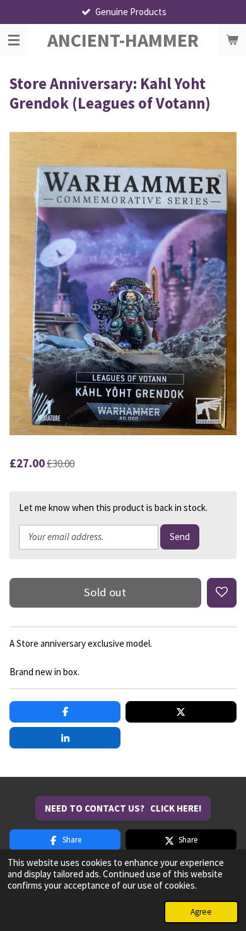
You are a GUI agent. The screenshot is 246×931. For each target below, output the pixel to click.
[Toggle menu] (14, 40)
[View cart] (232, 40)
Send (180, 537)
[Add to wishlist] (222, 593)
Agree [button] (201, 911)
